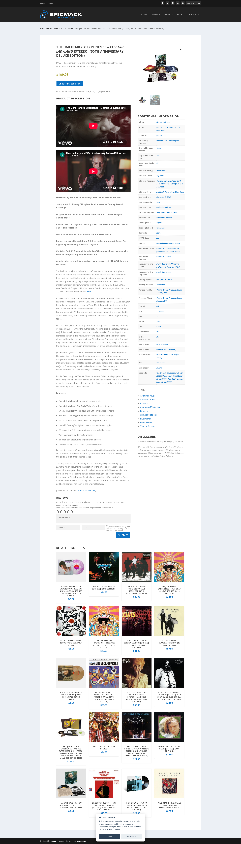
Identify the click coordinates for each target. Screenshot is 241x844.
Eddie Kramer (161, 140)
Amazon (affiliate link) (150, 407)
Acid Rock (160, 192)
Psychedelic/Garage (169, 184)
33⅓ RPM (160, 311)
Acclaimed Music (147, 395)
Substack (194, 14)
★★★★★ (160, 170)
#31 (158, 163)
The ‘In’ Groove (147, 426)
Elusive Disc (145, 418)
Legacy (159, 222)
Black (158, 326)
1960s (158, 148)
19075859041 (161, 228)
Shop (179, 14)
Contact (51, 3)
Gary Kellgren (173, 140)
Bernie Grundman (163, 256)
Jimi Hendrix (161, 127)
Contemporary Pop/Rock (166, 181)
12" (157, 316)
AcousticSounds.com (86, 490)
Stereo (158, 233)
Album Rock (169, 192)
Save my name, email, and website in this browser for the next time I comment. (118, 528)
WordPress (81, 841)
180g (158, 321)
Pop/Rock (160, 176)
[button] (180, 49)
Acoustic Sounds (148, 399)
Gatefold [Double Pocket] (166, 349)
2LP (157, 306)
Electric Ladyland (163, 122)
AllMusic (144, 403)
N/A (157, 331)
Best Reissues (67, 28)
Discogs (144, 411)
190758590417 (162, 362)
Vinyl (56, 28)
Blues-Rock (179, 192)
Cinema (154, 14)
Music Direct (146, 422)
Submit (123, 535)
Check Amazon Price (69, 83)
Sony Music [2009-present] (166, 212)
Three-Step (160, 285)
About (42, 3)
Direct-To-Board (162, 344)
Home (144, 14)
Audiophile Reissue (163, 207)
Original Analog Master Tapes (168, 243)
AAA (157, 238)
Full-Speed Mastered (164, 279)
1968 (158, 155)
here (88, 291)
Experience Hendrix (164, 217)
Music (167, 14)
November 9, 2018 (163, 197)
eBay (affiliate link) (149, 414)
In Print (159, 368)
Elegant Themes (57, 841)
